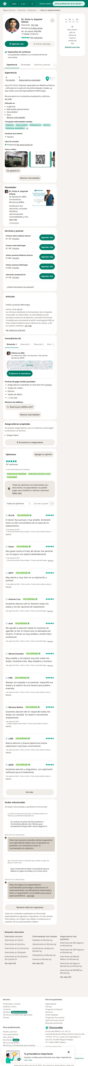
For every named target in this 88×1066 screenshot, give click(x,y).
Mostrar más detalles (30, 179)
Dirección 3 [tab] (39, 344)
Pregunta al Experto (54, 1009)
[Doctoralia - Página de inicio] (5, 3)
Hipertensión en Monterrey (44, 944)
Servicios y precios (42, 64)
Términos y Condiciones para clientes (19, 1045)
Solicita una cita (72, 47)
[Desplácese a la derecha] (55, 65)
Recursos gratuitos (11, 1042)
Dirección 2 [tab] (25, 344)
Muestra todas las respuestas (29, 907)
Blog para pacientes (54, 1023)
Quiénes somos (9, 1006)
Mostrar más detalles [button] (16, 117)
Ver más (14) (10, 963)
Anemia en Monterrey (41, 959)
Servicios (49, 1012)
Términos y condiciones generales (17, 1015)
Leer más (28, 1060)
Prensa (6, 1017)
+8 (27, 128)
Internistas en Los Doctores (17, 948)
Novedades (26, 64)
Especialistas (50, 1004)
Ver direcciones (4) (24, 144)
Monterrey (15, 358)
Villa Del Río (42, 355)
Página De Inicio (9, 10)
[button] (20, 407)
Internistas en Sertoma (15, 944)
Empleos (14, 1012)
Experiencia (12, 64)
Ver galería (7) (13, 170)
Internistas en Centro (14, 940)
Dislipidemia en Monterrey (43, 955)
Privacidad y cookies (12, 1004)
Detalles (15, 238)
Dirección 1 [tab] (12, 344)
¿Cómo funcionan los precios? (20, 287)
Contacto (7, 1009)
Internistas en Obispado (15, 952)
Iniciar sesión (45, 3)
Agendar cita (47, 237)
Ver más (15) (37, 963)
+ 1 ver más (12, 397)
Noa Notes (10, 1040)
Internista (21, 10)
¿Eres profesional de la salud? (67, 3)
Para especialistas (10, 1034)
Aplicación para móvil (54, 1020)
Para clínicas (8, 1037)
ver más (8, 99)
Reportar (8, 534)
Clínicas (48, 1006)
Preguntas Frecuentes (55, 1017)
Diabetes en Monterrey (42, 940)
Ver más (37, 793)
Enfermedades (51, 1015)
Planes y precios (10, 1031)
